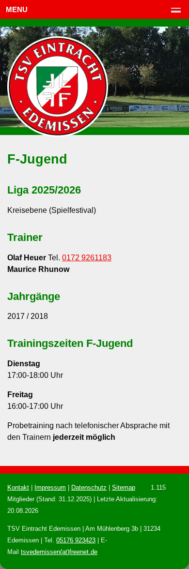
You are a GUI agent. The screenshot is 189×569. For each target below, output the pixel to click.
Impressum (50, 487)
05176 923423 (75, 540)
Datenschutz (89, 487)
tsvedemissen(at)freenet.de (59, 551)
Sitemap (123, 487)
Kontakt (18, 487)
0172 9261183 (86, 258)
